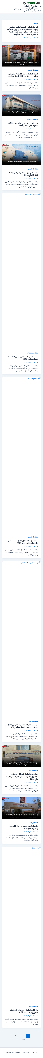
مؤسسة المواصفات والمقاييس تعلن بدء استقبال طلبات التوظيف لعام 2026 (21, 725)
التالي (21, 1039)
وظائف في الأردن (33, 70)
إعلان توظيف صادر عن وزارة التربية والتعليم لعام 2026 (23, 827)
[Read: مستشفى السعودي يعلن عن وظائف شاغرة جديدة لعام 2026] (21, 105)
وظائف (36, 23)
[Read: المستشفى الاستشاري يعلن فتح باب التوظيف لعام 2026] (21, 271)
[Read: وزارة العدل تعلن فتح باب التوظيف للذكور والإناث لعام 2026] (21, 925)
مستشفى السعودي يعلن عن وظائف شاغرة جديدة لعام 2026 (23, 124)
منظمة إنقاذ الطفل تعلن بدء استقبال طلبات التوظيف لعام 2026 (23, 541)
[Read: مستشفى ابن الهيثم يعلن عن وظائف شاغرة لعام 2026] (21, 154)
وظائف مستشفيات (32, 119)
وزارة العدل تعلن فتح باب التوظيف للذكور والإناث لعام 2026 (24, 1011)
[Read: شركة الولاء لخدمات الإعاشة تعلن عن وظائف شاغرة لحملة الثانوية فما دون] (21, 56)
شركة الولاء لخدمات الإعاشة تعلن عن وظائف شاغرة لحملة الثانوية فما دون (23, 75)
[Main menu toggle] (4, 7)
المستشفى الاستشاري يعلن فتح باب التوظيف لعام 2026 (23, 357)
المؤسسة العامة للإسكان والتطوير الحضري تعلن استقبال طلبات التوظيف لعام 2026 (22, 776)
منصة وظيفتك (33, 6)
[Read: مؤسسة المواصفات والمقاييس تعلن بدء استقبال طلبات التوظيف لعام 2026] (21, 639)
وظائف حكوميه (33, 721)
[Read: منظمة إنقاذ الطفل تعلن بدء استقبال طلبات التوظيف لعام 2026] (21, 455)
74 (15, 1035)
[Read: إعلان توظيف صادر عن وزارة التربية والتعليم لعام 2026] (21, 808)
